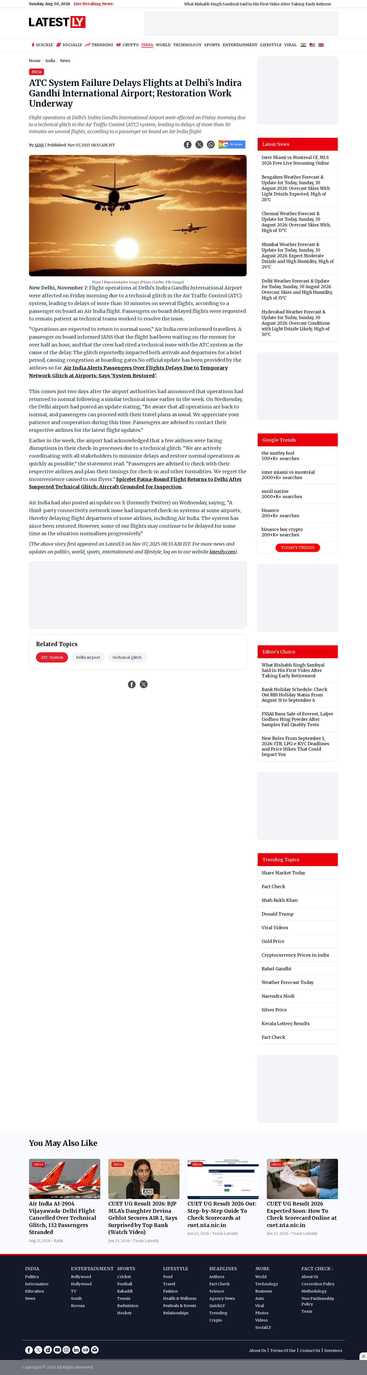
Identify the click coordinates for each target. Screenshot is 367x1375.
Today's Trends (298, 547)
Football (124, 1284)
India (32, 1268)
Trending (102, 44)
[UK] (321, 45)
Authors (216, 1276)
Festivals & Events (179, 1305)
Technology (266, 1284)
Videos (261, 1320)
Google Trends (279, 440)
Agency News (222, 1298)
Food (167, 1276)
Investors (333, 1350)
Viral (259, 1305)
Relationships (175, 1313)
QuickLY (217, 1305)
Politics (32, 1276)
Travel (169, 1284)
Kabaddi (124, 1291)
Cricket (124, 1276)
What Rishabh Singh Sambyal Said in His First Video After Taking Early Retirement (234, 4)
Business (263, 1291)
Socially (72, 44)
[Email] (95, 1350)
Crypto (131, 44)
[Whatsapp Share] (211, 144)
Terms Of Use (283, 1350)
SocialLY (263, 1327)
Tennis (123, 1298)
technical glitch (127, 657)
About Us (309, 1276)
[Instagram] (67, 1350)
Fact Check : (317, 1268)
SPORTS (212, 44)
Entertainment (92, 1268)
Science (216, 1291)
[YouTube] (57, 1350)
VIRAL (290, 44)
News (30, 1298)
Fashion (170, 1291)
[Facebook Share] (188, 144)
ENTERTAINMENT (240, 44)
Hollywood (81, 1284)
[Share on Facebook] (132, 684)
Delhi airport (88, 657)
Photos (261, 1313)
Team (306, 1311)
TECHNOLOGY (187, 44)
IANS (39, 145)
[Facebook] (29, 1350)
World (261, 1276)
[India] (303, 45)
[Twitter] (38, 1350)
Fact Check (219, 1284)
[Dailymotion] (48, 1350)
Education (34, 1291)
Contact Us (310, 1350)
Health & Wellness (179, 1298)
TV (73, 1291)
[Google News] (85, 1350)
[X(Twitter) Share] (199, 144)
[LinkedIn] (76, 1350)
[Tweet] (144, 684)
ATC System (52, 657)
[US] (312, 45)
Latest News (275, 144)
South (76, 1298)
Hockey (124, 1313)
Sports (126, 1268)
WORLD (163, 44)
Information (36, 1284)
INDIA (147, 44)
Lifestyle (175, 1268)
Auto (259, 1298)
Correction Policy (317, 1284)
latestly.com (222, 552)
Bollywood (81, 1276)
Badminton (127, 1305)
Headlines (223, 1268)
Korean (78, 1305)
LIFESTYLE (271, 44)
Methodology (314, 1291)
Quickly (44, 44)
